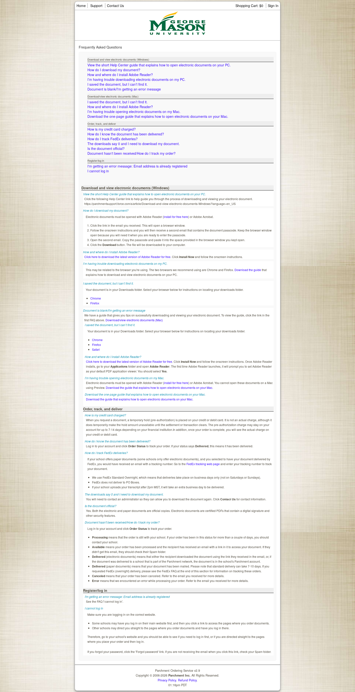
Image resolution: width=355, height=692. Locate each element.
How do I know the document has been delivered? (125, 134)
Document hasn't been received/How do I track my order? (131, 153)
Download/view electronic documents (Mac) (134, 320)
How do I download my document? (113, 69)
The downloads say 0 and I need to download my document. (133, 143)
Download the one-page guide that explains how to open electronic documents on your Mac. (157, 116)
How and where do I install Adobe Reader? (120, 74)
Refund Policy (187, 680)
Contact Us (115, 5)
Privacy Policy (167, 680)
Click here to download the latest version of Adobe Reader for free (127, 257)
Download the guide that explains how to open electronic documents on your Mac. (159, 387)
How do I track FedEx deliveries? (112, 138)
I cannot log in (98, 170)
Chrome (95, 298)
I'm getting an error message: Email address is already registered (137, 166)
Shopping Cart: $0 (249, 5)
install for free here (176, 217)
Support (96, 5)
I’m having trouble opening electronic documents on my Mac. (133, 111)
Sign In (273, 5)
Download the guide (247, 270)
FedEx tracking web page (203, 464)
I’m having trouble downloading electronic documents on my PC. (136, 79)
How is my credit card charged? (111, 129)
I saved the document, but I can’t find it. (117, 84)
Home (81, 5)
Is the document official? (106, 148)
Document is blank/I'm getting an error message (124, 89)
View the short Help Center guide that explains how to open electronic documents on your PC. (159, 65)
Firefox (94, 303)
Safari (96, 349)
